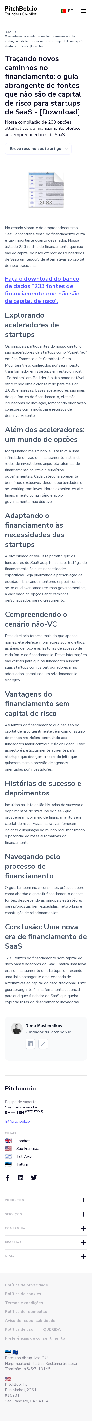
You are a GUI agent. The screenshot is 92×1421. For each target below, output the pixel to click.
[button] (83, 11)
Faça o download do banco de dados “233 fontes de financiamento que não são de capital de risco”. (42, 290)
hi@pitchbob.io (17, 1121)
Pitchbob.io (20, 1088)
